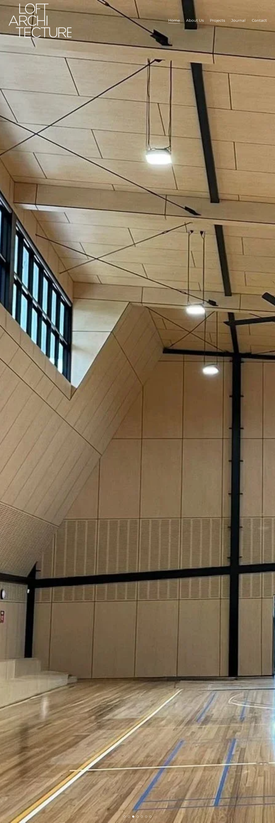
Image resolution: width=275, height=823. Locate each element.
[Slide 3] (133, 816)
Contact (259, 20)
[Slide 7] (150, 816)
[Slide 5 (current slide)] (142, 816)
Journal (238, 20)
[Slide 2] (129, 816)
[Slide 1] (125, 816)
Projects (217, 20)
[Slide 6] (146, 816)
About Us (195, 20)
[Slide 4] (137, 816)
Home (174, 20)
